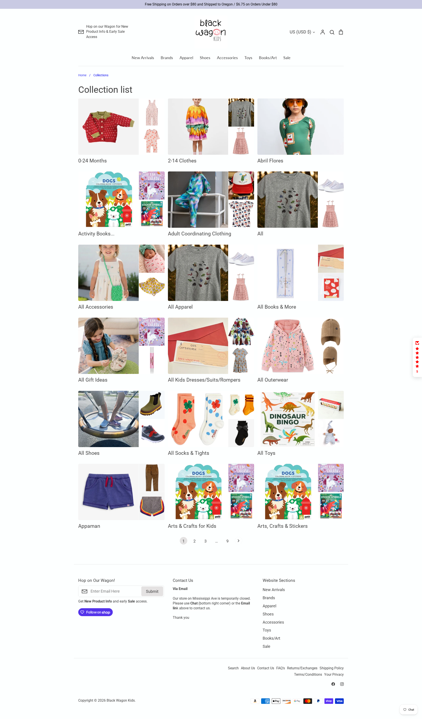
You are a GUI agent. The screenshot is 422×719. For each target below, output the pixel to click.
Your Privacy (334, 675)
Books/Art (268, 57)
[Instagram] (342, 684)
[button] (417, 357)
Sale (287, 57)
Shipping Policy (332, 668)
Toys (248, 57)
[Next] (238, 542)
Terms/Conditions (308, 675)
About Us (248, 668)
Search (233, 668)
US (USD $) (300, 32)
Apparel (186, 57)
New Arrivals (143, 57)
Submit (152, 591)
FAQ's (280, 668)
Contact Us (265, 668)
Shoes (205, 57)
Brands (167, 57)
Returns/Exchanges (302, 668)
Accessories (227, 57)
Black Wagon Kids (121, 701)
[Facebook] (333, 684)
